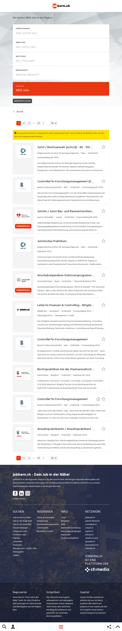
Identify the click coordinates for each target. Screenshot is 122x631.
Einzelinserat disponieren (48, 524)
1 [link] (18, 123)
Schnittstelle (42, 527)
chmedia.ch (90, 548)
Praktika (16, 538)
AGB (63, 524)
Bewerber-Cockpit (45, 531)
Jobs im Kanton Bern (22, 517)
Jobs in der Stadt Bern (22, 521)
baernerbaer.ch (91, 545)
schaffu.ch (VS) (91, 538)
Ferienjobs (17, 545)
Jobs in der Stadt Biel (22, 524)
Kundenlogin (42, 521)
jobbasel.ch (90, 517)
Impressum (65, 534)
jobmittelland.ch (92, 521)
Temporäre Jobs (20, 531)
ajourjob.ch (90, 541)
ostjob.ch (89, 527)
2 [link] (23, 123)
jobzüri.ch (89, 534)
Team (63, 517)
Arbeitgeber (18, 552)
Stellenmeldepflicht (70, 538)
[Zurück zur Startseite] (97, 571)
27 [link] (39, 123)
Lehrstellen (17, 541)
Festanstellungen (20, 527)
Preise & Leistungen (45, 517)
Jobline (16, 555)
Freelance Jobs (19, 534)
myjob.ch (89, 531)
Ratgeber (65, 521)
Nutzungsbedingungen (71, 531)
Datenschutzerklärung (70, 527)
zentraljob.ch (91, 524)
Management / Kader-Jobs (25, 548)
